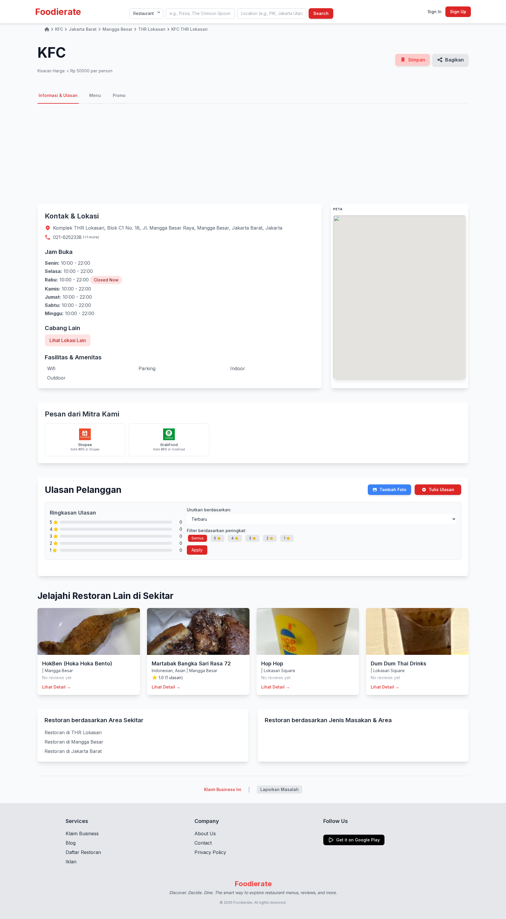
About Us (205, 833)
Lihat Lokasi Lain (67, 340)
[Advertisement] (253, 154)
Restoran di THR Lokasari (73, 732)
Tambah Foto (393, 489)
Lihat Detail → (56, 686)
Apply (197, 549)
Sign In (435, 11)
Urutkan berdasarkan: (209, 509)
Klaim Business (82, 833)
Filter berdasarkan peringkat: (216, 530)
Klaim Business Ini (222, 789)
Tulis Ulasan (441, 489)
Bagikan (454, 60)
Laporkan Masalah (279, 789)
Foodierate (58, 11)
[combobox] (200, 13)
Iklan (71, 862)
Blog (71, 843)
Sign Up (458, 11)
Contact (203, 843)
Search (321, 13)
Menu (95, 95)
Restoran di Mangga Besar (74, 742)
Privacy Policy (210, 852)
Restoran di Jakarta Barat (73, 751)
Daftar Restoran (83, 852)
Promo (119, 95)
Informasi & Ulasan (58, 95)
